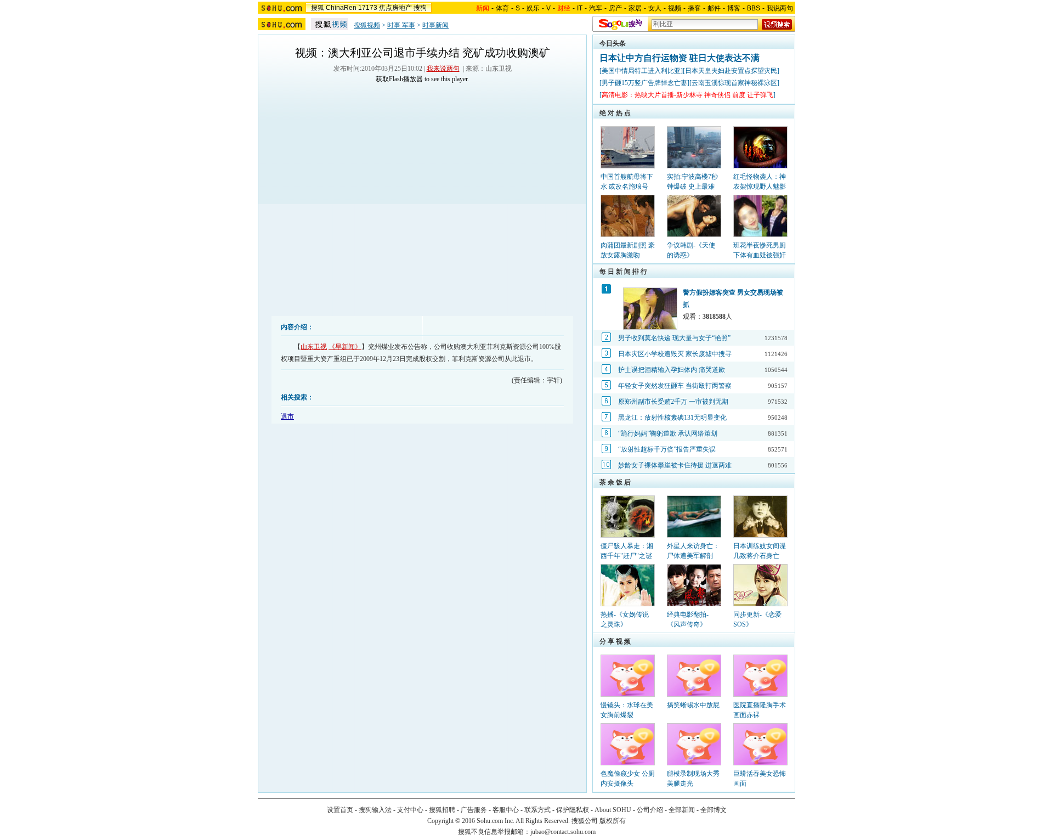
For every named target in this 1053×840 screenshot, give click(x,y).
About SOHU (613, 810)
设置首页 (340, 810)
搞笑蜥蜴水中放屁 (693, 705)
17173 (367, 8)
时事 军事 (401, 25)
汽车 (595, 8)
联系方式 (537, 810)
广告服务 (474, 810)
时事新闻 (435, 25)
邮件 (714, 8)
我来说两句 (443, 68)
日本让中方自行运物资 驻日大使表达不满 (679, 58)
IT (579, 8)
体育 (502, 8)
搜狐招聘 (442, 810)
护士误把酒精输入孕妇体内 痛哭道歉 (671, 370)
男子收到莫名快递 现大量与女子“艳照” (674, 338)
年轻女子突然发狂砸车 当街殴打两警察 (675, 386)
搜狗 (420, 8)
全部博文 (713, 810)
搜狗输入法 (375, 810)
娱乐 (533, 8)
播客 (694, 8)
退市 (287, 416)
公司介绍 (650, 810)
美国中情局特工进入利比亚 (641, 71)
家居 (635, 8)
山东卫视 (314, 347)
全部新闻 (682, 810)
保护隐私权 (572, 810)
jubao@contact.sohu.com (563, 832)
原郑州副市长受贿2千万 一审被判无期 (673, 401)
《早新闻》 (345, 347)
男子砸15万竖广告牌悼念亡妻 (644, 83)
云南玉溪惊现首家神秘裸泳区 (734, 83)
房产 (615, 8)
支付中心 (410, 810)
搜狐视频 (367, 25)
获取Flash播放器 (399, 79)
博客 (733, 8)
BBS (753, 8)
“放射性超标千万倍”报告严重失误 (667, 449)
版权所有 (612, 821)
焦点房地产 (395, 8)
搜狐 (317, 8)
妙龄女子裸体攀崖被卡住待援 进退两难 (675, 465)
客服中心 (505, 810)
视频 (674, 8)
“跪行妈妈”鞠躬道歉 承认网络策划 (667, 433)
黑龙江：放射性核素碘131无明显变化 (672, 417)
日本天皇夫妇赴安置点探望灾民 (731, 71)
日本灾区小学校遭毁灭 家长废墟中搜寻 (675, 354)
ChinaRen (341, 8)
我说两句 (780, 8)
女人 (654, 8)
